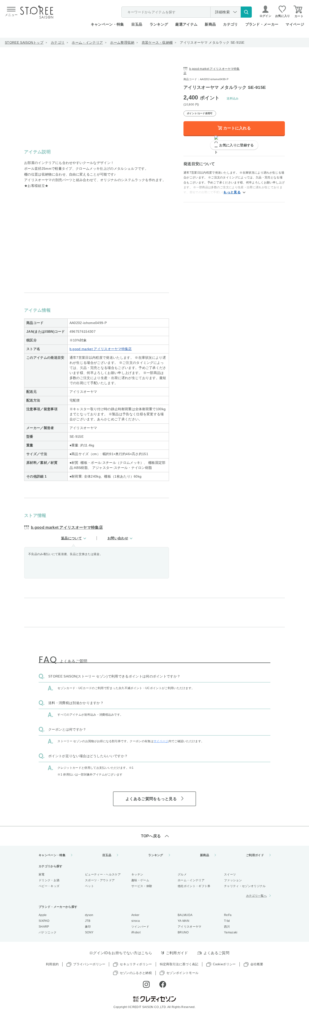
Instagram (146, 984)
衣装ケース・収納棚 (157, 42)
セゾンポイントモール (182, 973)
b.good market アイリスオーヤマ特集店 (101, 349)
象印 (88, 926)
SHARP (44, 926)
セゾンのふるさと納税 (136, 973)
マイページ (295, 24)
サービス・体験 (141, 886)
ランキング (159, 24)
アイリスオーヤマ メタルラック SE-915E (212, 42)
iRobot (135, 932)
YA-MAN (183, 921)
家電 (42, 874)
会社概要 (256, 964)
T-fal (227, 921)
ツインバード (140, 926)
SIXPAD (44, 921)
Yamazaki (231, 932)
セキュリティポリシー (136, 964)
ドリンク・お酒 (49, 880)
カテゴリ (57, 42)
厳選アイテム (186, 24)
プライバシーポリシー (89, 964)
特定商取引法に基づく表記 (179, 964)
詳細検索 (222, 12)
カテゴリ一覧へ (256, 895)
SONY (89, 932)
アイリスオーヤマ (190, 926)
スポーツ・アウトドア (100, 880)
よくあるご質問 (216, 953)
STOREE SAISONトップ (24, 42)
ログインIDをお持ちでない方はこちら (120, 953)
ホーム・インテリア (87, 42)
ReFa (228, 915)
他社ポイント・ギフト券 (194, 886)
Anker (135, 915)
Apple (43, 915)
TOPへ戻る (151, 836)
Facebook (162, 984)
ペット (89, 886)
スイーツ (230, 874)
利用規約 (52, 964)
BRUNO (183, 932)
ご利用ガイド (255, 855)
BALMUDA (185, 915)
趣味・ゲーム (140, 880)
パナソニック (47, 932)
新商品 (210, 24)
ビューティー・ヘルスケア (103, 874)
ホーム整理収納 (122, 42)
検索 (246, 12)
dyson (89, 915)
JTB (87, 921)
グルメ (182, 874)
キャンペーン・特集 (107, 24)
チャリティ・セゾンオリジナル (245, 886)
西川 (227, 926)
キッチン (137, 874)
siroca (135, 921)
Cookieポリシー (224, 964)
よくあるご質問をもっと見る (151, 799)
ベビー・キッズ (49, 886)
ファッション (233, 880)
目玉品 (136, 24)
